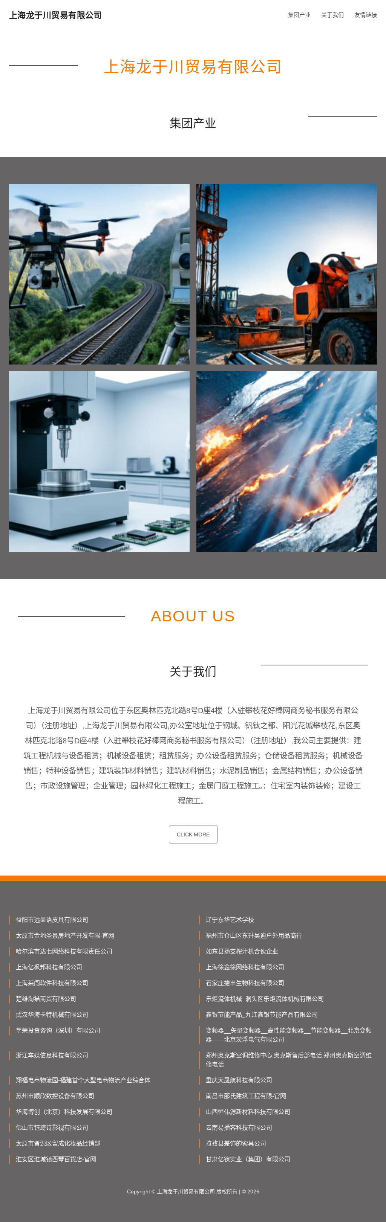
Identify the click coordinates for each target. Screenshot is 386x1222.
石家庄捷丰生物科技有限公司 (245, 983)
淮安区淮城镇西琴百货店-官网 (56, 1159)
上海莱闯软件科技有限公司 (52, 983)
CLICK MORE (193, 834)
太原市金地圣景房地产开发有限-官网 (65, 935)
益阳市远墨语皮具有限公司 (52, 920)
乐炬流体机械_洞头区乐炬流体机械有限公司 (265, 999)
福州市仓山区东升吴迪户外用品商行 (254, 935)
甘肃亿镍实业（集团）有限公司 (248, 1159)
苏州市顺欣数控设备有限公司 (55, 1096)
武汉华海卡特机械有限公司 (52, 1014)
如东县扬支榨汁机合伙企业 (242, 951)
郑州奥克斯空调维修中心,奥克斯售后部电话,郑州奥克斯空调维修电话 (289, 1060)
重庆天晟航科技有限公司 (239, 1080)
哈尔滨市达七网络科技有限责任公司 (64, 951)
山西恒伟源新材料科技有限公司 (248, 1112)
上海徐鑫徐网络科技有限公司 (245, 967)
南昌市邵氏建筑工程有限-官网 (246, 1096)
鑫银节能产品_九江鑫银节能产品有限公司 (262, 1014)
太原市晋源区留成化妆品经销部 (58, 1143)
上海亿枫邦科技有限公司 (49, 967)
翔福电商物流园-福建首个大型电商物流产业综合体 (83, 1080)
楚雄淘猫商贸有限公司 (46, 999)
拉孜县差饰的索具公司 (236, 1143)
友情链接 (365, 15)
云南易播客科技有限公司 (239, 1127)
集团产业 (299, 15)
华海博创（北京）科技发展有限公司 (64, 1112)
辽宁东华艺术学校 (230, 920)
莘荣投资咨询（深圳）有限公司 (58, 1030)
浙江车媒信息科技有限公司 (52, 1055)
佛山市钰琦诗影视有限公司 (52, 1127)
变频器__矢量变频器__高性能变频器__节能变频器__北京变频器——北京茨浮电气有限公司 (289, 1035)
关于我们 (332, 15)
